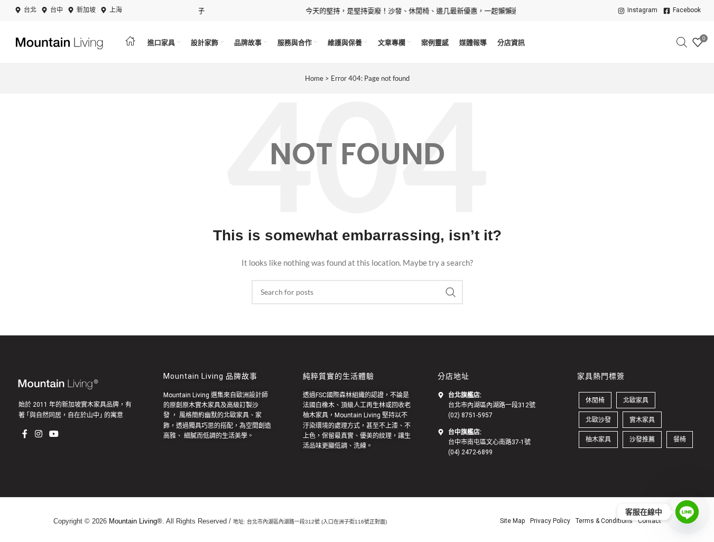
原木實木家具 (201, 405)
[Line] (687, 512)
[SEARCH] (451, 292)
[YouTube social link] (53, 434)
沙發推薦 (642, 439)
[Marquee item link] (413, 10)
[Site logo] (61, 41)
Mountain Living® (135, 521)
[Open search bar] (681, 42)
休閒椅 (595, 400)
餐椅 (679, 439)
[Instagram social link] (38, 434)
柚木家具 (315, 415)
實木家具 (642, 420)
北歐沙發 (598, 420)
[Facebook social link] (24, 434)
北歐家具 (236, 415)
